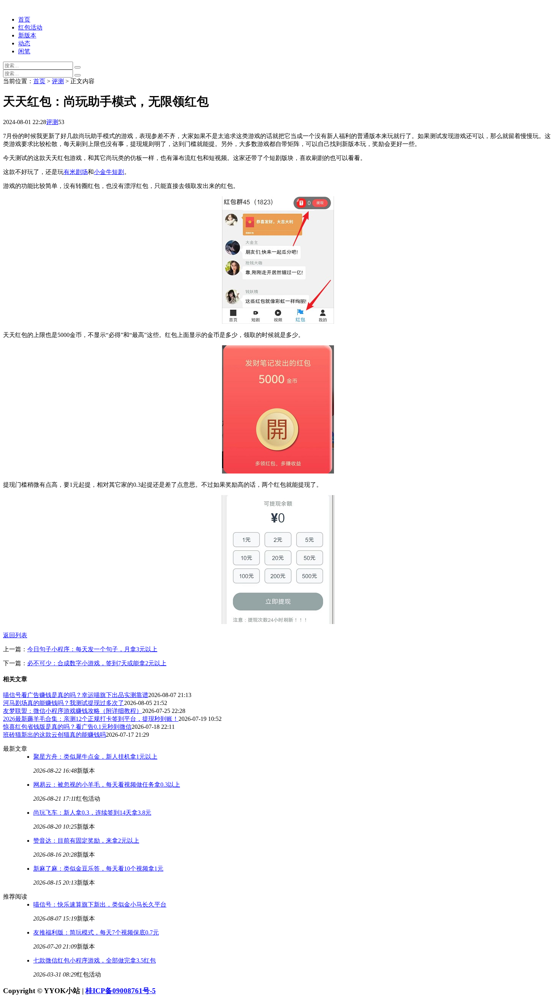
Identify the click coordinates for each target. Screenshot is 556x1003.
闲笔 (24, 51)
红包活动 (30, 27)
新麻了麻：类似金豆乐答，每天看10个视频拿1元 (98, 868)
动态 (24, 43)
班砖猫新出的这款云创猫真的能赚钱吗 (54, 734)
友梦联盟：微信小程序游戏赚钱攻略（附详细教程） (72, 711)
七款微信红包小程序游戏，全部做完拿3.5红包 (94, 960)
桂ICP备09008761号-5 (120, 991)
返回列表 (15, 635)
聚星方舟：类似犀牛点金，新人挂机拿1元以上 (95, 756)
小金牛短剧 (109, 172)
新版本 (27, 35)
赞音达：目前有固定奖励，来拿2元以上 (86, 840)
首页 (24, 19)
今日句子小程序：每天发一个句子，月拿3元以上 (92, 649)
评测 (58, 81)
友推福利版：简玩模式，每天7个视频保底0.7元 (96, 932)
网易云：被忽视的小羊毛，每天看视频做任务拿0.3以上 (106, 784)
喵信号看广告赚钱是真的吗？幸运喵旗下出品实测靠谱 (75, 695)
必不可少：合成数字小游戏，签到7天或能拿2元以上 (96, 663)
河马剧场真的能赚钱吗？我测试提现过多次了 (63, 703)
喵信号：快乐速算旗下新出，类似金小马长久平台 (99, 904)
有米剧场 (76, 172)
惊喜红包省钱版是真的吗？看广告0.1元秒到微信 (67, 727)
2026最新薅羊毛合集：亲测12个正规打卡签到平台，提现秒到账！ (91, 719)
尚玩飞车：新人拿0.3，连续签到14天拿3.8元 (92, 812)
